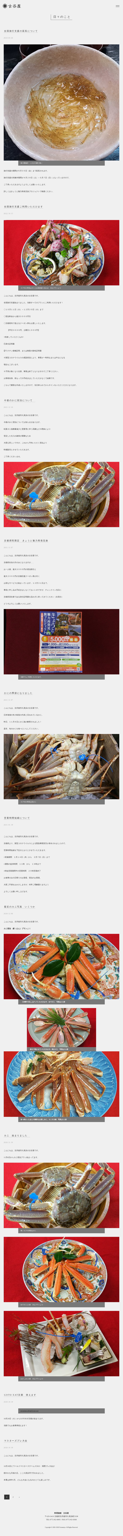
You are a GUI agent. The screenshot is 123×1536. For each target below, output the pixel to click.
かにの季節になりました (18, 693)
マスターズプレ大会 (15, 1441)
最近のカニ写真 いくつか (19, 907)
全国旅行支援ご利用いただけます (23, 206)
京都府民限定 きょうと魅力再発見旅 (26, 540)
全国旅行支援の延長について (21, 31)
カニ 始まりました (17, 1135)
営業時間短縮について (17, 818)
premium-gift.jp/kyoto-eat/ (30, 1411)
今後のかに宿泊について (19, 400)
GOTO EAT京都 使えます (20, 1395)
